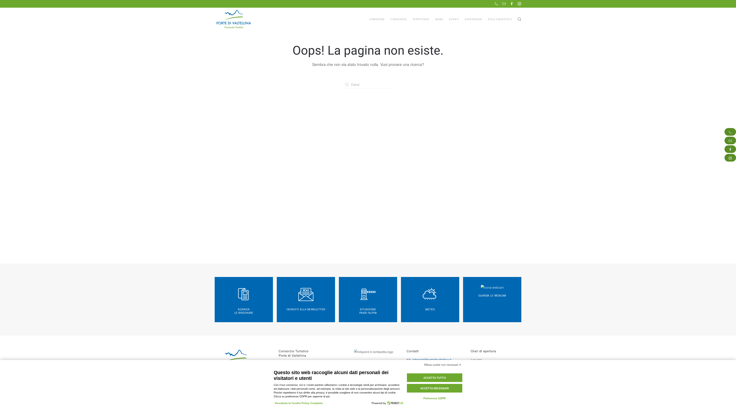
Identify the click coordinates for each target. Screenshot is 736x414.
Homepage (377, 19)
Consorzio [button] (398, 19)
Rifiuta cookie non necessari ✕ (442, 364)
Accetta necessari (434, 388)
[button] (519, 19)
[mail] (730, 140)
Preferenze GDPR (434, 398)
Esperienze (473, 19)
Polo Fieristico (500, 19)
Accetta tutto (434, 377)
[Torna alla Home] (234, 19)
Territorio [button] (421, 19)
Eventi (454, 19)
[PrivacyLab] (394, 403)
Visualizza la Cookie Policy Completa (299, 403)
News (439, 19)
